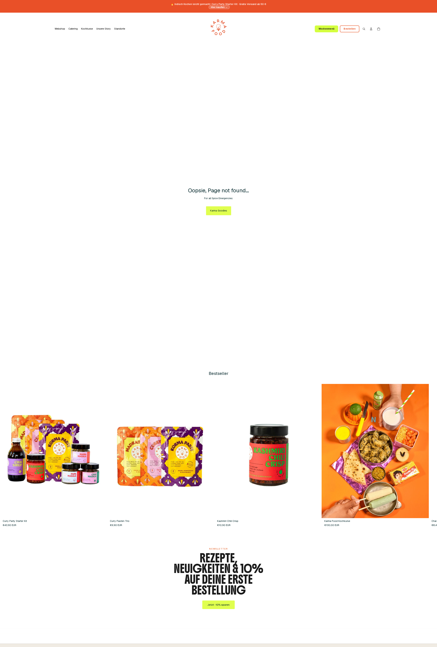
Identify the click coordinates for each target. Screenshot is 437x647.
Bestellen (349, 28)
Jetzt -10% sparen (218, 604)
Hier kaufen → (219, 7)
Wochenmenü (327, 28)
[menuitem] (60, 29)
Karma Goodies (218, 210)
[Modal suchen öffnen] (364, 29)
